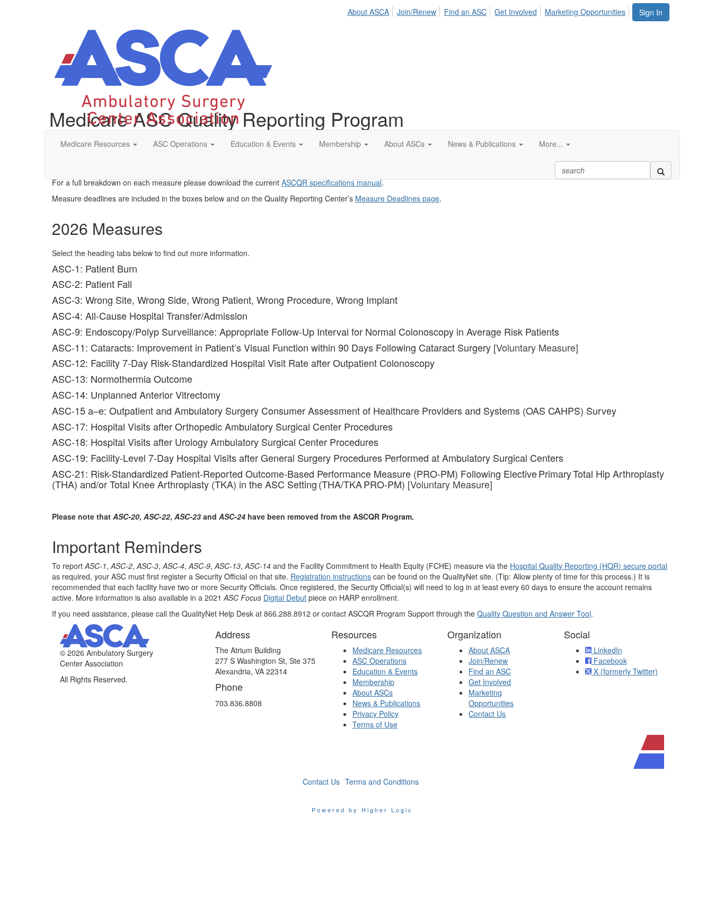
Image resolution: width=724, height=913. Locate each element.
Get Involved (516, 11)
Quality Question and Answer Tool (534, 613)
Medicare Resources (387, 650)
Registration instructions (330, 576)
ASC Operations (379, 660)
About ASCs (372, 692)
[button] (98, 143)
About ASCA (368, 11)
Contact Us (487, 713)
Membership (373, 682)
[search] (661, 170)
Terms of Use (375, 724)
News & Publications (386, 703)
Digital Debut (284, 597)
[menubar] (489, 10)
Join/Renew (416, 11)
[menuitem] (371, 10)
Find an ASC (465, 11)
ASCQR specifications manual (331, 182)
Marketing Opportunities (585, 11)
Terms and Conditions (382, 781)
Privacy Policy (375, 713)
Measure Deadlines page (397, 198)
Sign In (651, 12)
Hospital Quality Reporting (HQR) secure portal (588, 565)
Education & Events (385, 671)
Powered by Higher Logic (362, 809)
